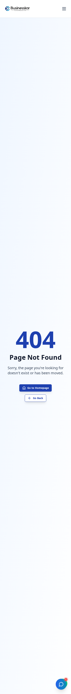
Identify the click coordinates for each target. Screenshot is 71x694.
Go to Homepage (38, 388)
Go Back (38, 398)
